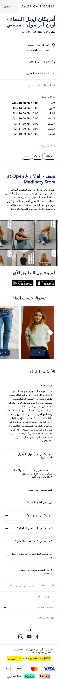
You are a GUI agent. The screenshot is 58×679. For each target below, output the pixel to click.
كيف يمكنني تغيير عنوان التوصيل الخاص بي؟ (35, 456)
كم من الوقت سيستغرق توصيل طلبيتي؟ (36, 572)
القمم (37, 353)
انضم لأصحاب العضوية (37, 73)
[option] (38, 332)
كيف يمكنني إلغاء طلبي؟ (39, 490)
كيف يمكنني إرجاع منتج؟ (39, 515)
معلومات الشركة (46, 607)
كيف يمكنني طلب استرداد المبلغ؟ (35, 528)
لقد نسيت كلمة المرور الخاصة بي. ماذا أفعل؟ (32, 556)
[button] (29, 85)
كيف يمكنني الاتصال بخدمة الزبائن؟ (34, 541)
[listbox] (29, 332)
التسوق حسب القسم (44, 597)
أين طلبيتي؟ (46, 385)
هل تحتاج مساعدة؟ (45, 618)
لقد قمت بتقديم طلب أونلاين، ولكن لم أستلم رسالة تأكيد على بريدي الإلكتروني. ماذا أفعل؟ (32, 473)
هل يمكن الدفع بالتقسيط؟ (39, 502)
